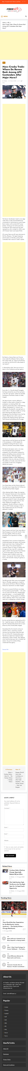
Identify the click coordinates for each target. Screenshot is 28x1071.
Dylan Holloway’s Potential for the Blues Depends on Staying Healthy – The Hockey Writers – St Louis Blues (16, 941)
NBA (6, 1023)
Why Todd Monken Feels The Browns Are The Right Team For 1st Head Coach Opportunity (17, 885)
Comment (7, 808)
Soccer (6, 1033)
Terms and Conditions (8, 1065)
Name (6, 827)
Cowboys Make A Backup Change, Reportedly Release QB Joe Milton (17, 872)
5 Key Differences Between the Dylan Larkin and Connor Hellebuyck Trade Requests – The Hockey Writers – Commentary (16, 958)
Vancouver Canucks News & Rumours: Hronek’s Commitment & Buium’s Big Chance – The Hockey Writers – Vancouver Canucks (16, 967)
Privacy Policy (7, 1059)
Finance (6, 1010)
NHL (4, 920)
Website (6, 840)
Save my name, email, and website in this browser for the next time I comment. (14, 849)
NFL (4, 62)
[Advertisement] (14, 46)
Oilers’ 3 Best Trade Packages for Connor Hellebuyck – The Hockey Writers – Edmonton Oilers (16, 949)
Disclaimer (6, 1054)
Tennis (6, 1036)
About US (5, 1049)
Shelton (5, 81)
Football (6, 1013)
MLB (6, 1020)
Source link (5, 649)
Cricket (6, 1007)
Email (6, 834)
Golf (6, 1017)
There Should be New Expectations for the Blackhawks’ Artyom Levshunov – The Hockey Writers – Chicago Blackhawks (12, 1)
